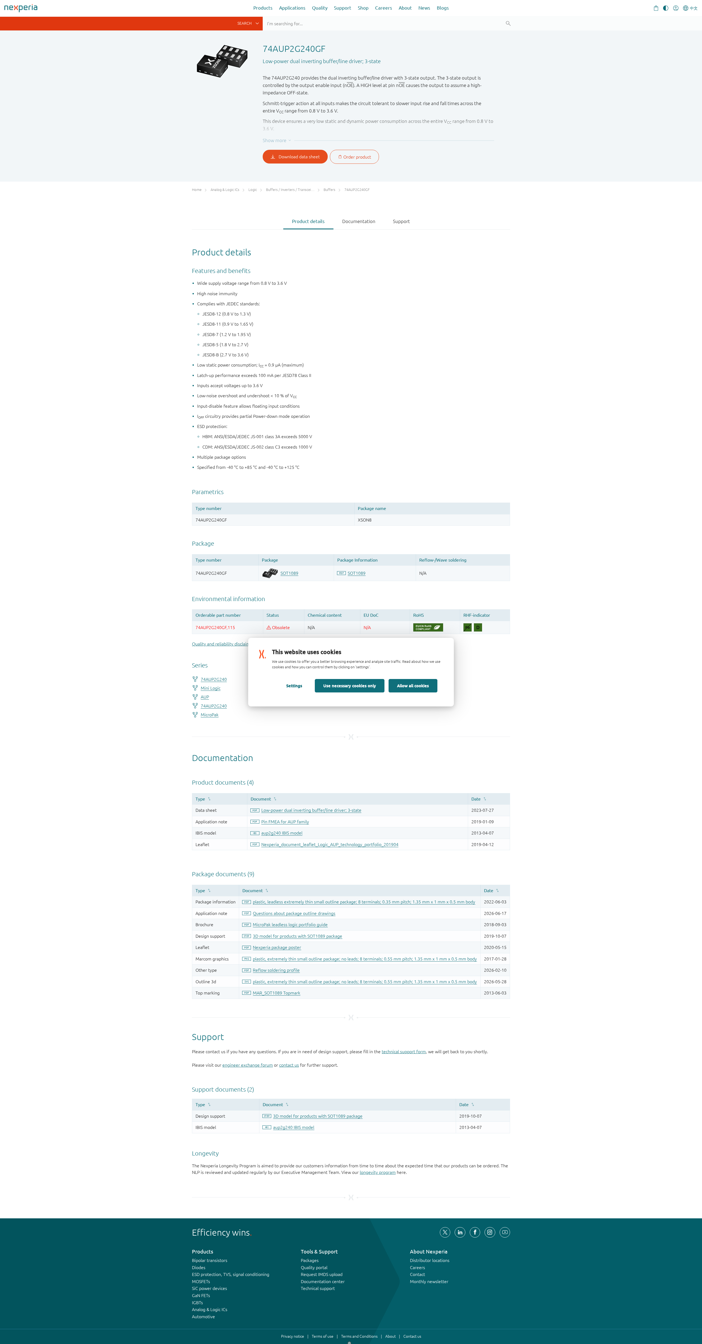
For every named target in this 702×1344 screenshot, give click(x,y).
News (424, 7)
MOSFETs (201, 1281)
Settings (294, 685)
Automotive (203, 1316)
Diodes (198, 1267)
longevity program (378, 1172)
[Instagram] (490, 1232)
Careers (383, 7)
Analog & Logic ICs (209, 1309)
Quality (319, 7)
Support (342, 7)
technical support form (404, 1051)
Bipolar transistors (209, 1260)
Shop (363, 7)
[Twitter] (445, 1232)
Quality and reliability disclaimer (223, 643)
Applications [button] (292, 7)
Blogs (443, 7)
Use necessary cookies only (349, 685)
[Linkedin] (460, 1232)
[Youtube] (505, 1232)
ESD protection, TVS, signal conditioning (230, 1274)
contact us (289, 1065)
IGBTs (197, 1302)
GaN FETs (201, 1295)
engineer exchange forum (247, 1065)
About (405, 7)
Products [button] (263, 7)
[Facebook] (475, 1232)
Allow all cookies (413, 685)
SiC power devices (209, 1288)
